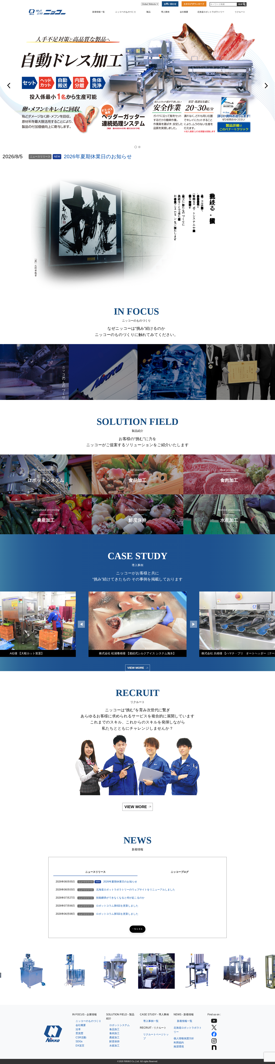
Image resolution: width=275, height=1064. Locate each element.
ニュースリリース (95, 872)
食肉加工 (114, 1033)
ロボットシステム (119, 1025)
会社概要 (184, 12)
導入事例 (165, 12)
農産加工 (114, 1037)
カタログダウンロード (194, 4)
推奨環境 (179, 1046)
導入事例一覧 (151, 1021)
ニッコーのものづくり (125, 12)
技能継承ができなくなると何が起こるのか (120, 897)
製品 (148, 12)
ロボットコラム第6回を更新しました (117, 905)
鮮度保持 (114, 1041)
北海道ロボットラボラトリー (210, 12)
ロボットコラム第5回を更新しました (117, 913)
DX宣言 (80, 1045)
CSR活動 (81, 1037)
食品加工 (114, 1029)
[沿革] (172, 372)
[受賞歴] (240, 372)
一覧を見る (137, 929)
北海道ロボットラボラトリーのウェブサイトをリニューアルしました (135, 889)
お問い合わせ (170, 4)
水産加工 (114, 1045)
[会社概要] (103, 372)
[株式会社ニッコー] (53, 1040)
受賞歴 (79, 1033)
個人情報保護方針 (184, 1038)
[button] (9, 85)
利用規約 (179, 1042)
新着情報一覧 (98, 12)
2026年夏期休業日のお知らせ (98, 156)
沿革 (78, 1029)
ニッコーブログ (180, 872)
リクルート (240, 12)
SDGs (79, 1041)
